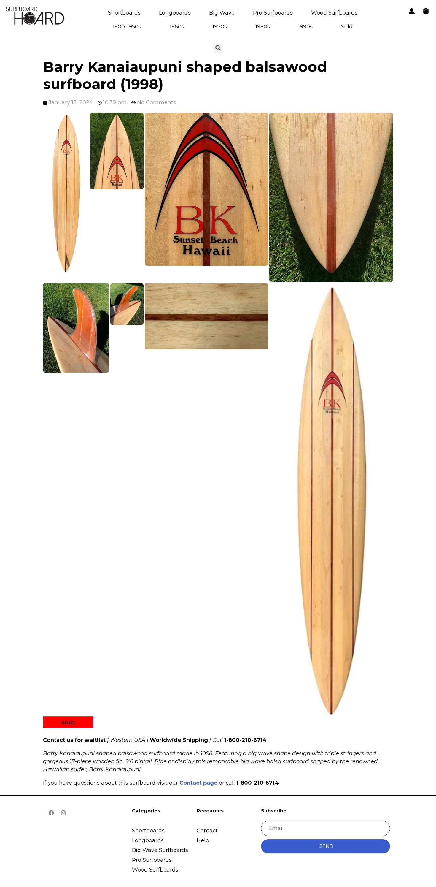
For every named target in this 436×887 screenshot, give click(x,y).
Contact (207, 830)
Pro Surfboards (273, 12)
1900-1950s (127, 26)
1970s (219, 26)
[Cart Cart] (426, 11)
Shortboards (124, 12)
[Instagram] (63, 812)
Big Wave (222, 12)
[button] (66, 193)
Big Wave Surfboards (160, 850)
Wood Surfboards (334, 12)
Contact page (198, 783)
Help (203, 840)
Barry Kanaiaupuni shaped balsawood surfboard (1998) (185, 75)
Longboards (175, 12)
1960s (177, 26)
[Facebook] (51, 812)
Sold (347, 26)
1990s (305, 26)
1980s (262, 26)
